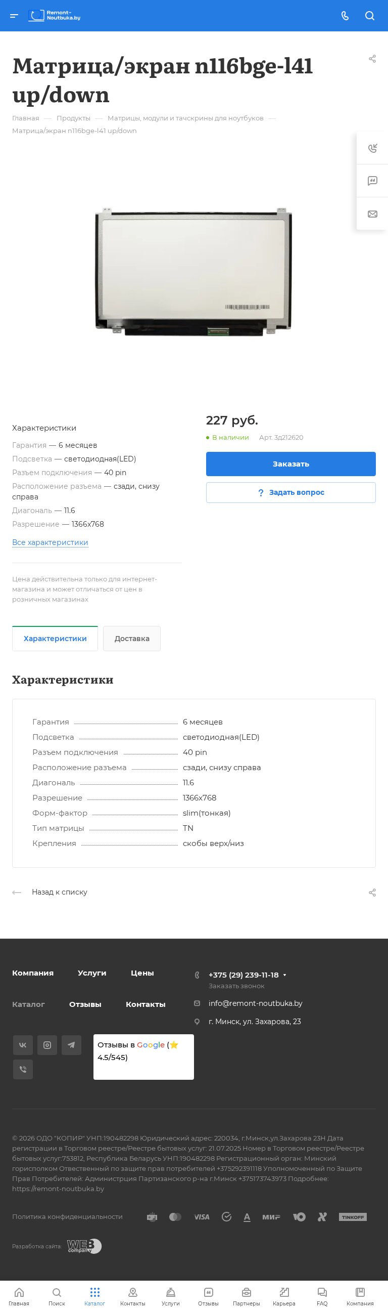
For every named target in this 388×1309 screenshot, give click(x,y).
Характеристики (55, 638)
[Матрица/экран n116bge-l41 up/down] (194, 272)
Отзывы (85, 1004)
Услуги (92, 973)
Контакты (146, 1004)
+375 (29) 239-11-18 (244, 975)
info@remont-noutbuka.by (256, 1003)
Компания (33, 973)
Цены (142, 973)
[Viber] (23, 1069)
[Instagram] (47, 1045)
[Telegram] (71, 1045)
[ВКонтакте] (23, 1045)
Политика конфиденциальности (67, 1216)
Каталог (28, 1004)
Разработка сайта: (37, 1246)
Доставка (132, 638)
